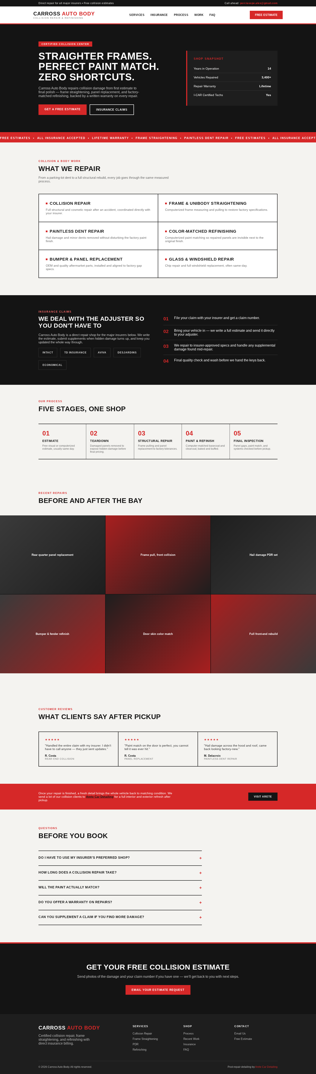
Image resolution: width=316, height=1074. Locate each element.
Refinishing (139, 1049)
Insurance (159, 15)
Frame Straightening (145, 1038)
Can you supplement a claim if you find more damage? (91, 917)
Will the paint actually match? (68, 887)
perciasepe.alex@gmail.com (259, 3)
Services (136, 15)
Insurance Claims (111, 109)
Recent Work (191, 1038)
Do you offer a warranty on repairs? (75, 902)
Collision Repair (142, 1033)
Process (181, 15)
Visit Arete (263, 796)
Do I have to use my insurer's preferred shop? (84, 857)
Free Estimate (266, 15)
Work (198, 15)
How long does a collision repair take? (77, 872)
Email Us (240, 1033)
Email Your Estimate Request (158, 990)
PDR (135, 1044)
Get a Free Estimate (62, 109)
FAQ (212, 15)
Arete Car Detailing (100, 796)
